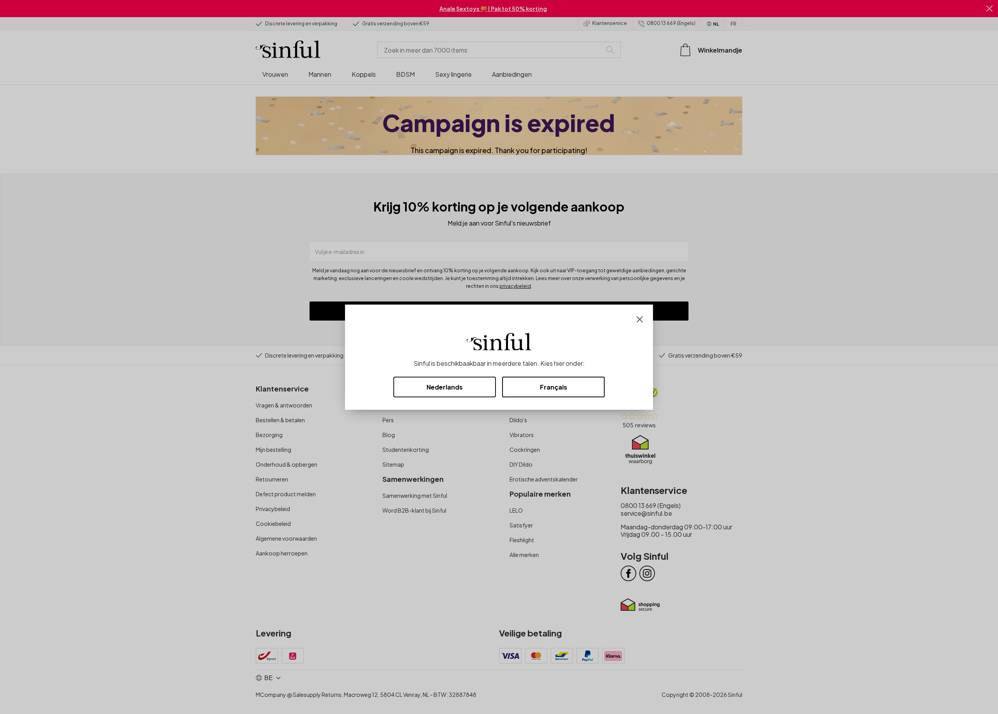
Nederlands (444, 387)
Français (553, 387)
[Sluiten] (640, 318)
